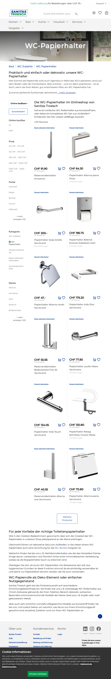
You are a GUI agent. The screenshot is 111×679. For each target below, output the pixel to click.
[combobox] (60, 14)
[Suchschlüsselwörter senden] (76, 14)
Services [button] (77, 21)
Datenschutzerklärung (18, 642)
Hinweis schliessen (38, 674)
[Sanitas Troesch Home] (18, 13)
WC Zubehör (25, 66)
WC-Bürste (61, 548)
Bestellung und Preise (42, 638)
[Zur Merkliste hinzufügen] (63, 168)
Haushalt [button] (59, 21)
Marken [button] (14, 21)
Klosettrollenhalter (76, 128)
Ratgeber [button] (15, 28)
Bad (11, 66)
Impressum (13, 646)
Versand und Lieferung (42, 646)
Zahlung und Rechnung (43, 642)
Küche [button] (42, 21)
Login (60, 634)
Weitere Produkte (67, 518)
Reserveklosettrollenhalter (44, 128)
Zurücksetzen (18, 111)
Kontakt (36, 634)
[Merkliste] (100, 13)
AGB (10, 638)
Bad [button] (28, 21)
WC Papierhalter (46, 66)
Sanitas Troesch (15, 634)
